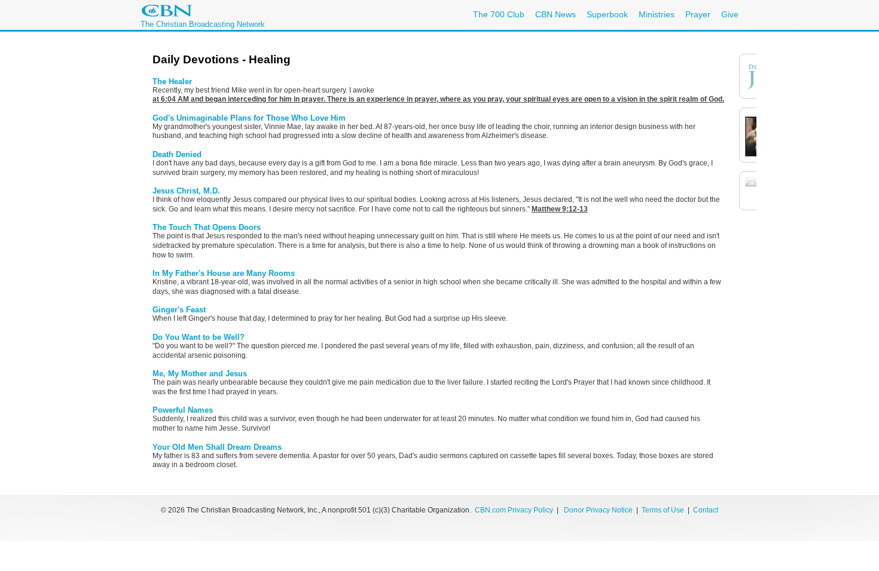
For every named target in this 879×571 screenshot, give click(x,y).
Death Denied (177, 154)
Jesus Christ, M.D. (186, 190)
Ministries (656, 14)
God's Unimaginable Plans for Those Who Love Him (249, 117)
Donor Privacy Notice (598, 510)
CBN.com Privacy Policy (514, 510)
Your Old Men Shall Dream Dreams (217, 447)
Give (729, 14)
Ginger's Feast (179, 309)
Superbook (607, 14)
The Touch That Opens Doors (206, 227)
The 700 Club (498, 14)
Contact (705, 510)
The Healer (172, 81)
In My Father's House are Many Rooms (223, 273)
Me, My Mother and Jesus (199, 373)
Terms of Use (664, 510)
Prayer (697, 14)
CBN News (555, 14)
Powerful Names (182, 410)
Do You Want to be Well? (198, 337)
